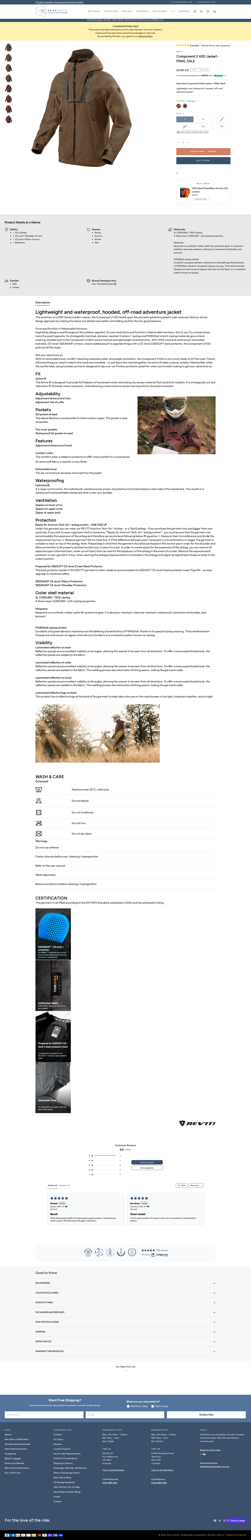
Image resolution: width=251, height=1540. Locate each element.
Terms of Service (236, 1535)
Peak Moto (167, 1535)
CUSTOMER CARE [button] (63, 1430)
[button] (111, 11)
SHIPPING (40, 1331)
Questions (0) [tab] (64, 1185)
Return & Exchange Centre (66, 1472)
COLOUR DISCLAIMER (46, 1292)
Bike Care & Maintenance (17, 1467)
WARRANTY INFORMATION (49, 1351)
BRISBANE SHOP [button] (160, 1430)
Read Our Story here (210, 1450)
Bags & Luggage (13, 1458)
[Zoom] (85, 114)
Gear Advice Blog (62, 1477)
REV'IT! (179, 51)
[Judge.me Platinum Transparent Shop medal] (99, 1252)
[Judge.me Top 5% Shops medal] (121, 1252)
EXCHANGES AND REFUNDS (49, 1312)
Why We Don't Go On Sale (67, 1487)
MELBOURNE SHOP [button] (112, 1430)
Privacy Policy (216, 1535)
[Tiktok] (220, 1520)
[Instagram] (224, 1520)
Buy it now (203, 161)
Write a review (147, 1162)
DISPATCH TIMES (44, 1302)
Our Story (58, 1439)
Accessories (10, 1453)
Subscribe (206, 1414)
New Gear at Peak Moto (16, 1439)
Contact (58, 1434)
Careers (57, 1501)
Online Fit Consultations (65, 1458)
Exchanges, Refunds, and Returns (70, 1467)
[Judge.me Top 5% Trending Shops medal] (132, 1252)
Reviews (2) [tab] (52, 1185)
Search (8, 1434)
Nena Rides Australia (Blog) (67, 1491)
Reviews (58, 1444)
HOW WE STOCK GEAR (47, 1321)
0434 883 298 (159, 1482)
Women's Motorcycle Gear (18, 1444)
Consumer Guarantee (193, 1535)
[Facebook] (215, 1520)
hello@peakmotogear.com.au (214, 1466)
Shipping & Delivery (63, 1463)
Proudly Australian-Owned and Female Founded (59, 2)
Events (57, 1496)
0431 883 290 (109, 1482)
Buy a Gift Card (12, 1472)
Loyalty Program (62, 1448)
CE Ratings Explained (64, 1482)
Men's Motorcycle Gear (16, 1448)
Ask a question (147, 1167)
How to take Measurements (67, 1453)
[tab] (42, 303)
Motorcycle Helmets (14, 1463)
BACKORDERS (42, 1282)
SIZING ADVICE (43, 1341)
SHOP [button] (8, 1430)
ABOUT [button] (203, 1430)
